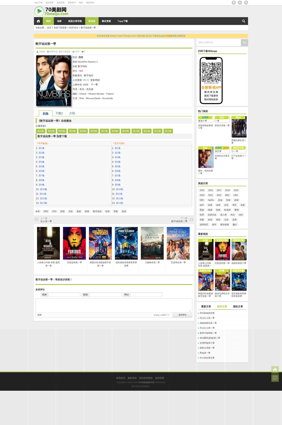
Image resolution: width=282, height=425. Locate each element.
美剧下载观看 (60, 27)
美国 (210, 219)
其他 (220, 200)
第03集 (62, 131)
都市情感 (224, 224)
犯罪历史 (212, 215)
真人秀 (223, 215)
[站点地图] (234, 3)
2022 (219, 195)
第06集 (94, 131)
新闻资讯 (72, 2)
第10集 (136, 131)
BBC (227, 195)
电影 (81, 2)
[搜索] (243, 21)
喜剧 (243, 205)
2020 (202, 195)
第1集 (42, 148)
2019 (236, 190)
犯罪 (202, 215)
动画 (218, 205)
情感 (210, 210)
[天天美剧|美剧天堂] (52, 7)
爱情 (237, 210)
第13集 (168, 131)
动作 (202, 205)
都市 (214, 224)
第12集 (157, 131)
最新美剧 (90, 2)
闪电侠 (42, 51)
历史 (226, 205)
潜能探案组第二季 (208, 323)
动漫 (210, 205)
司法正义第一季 (207, 328)
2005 (46, 211)
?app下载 (38, 2)
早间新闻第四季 (207, 313)
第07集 (104, 131)
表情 (39, 315)
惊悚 (218, 210)
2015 (202, 190)
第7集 (42, 175)
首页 (38, 21)
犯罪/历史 (73, 27)
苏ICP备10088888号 (140, 386)
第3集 (42, 157)
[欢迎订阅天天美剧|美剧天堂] (246, 3)
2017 (219, 190)
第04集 (72, 131)
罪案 (202, 219)
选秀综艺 (204, 224)
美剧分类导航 (75, 21)
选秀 (234, 219)
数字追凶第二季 (179, 221)
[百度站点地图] (240, 3)
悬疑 (202, 210)
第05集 (83, 131)
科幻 (233, 215)
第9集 (42, 184)
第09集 (125, 131)
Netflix (211, 200)
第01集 (40, 131)
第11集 (147, 131)
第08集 (115, 131)
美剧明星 (61, 2)
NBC (202, 200)
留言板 (91, 21)
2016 (210, 190)
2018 (227, 190)
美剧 (48, 21)
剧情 (236, 200)
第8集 (42, 180)
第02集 (51, 131)
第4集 (42, 161)
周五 (234, 205)
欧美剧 (227, 210)
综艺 (241, 215)
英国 (218, 219)
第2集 (42, 152)
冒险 (228, 200)
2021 (210, 195)
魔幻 (235, 224)
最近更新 (50, 2)
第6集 (42, 171)
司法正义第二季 (207, 318)
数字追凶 (97, 211)
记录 (226, 219)
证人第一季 (46, 221)
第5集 (42, 166)
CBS (236, 195)
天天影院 (168, 36)
